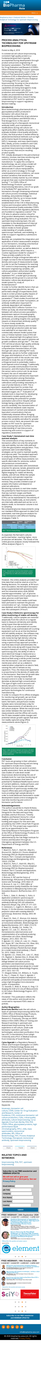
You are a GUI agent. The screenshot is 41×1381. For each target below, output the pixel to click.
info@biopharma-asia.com (29, 1332)
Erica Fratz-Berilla (16, 1122)
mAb (25, 1129)
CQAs (21, 1117)
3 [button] (22, 1257)
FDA (27, 1122)
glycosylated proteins (23, 1124)
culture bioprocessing (20, 1120)
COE (13, 1115)
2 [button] (19, 1257)
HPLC (19, 1129)
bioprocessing (8, 1162)
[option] (20, 29)
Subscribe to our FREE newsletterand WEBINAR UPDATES (19, 1316)
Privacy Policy (9, 1181)
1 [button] (15, 1257)
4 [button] (25, 1257)
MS (13, 1133)
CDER (11, 1110)
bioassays (6, 1108)
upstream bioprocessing (20, 1140)
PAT (17, 1135)
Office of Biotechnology (12, 1134)
